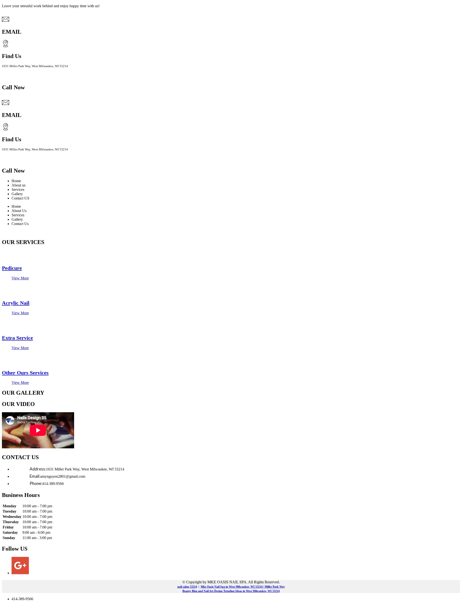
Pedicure (12, 268)
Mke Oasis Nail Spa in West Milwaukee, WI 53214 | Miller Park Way (243, 586)
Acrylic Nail (15, 303)
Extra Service (17, 338)
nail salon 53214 (187, 586)
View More (20, 278)
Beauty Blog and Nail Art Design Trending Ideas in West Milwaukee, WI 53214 (231, 591)
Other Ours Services (25, 373)
